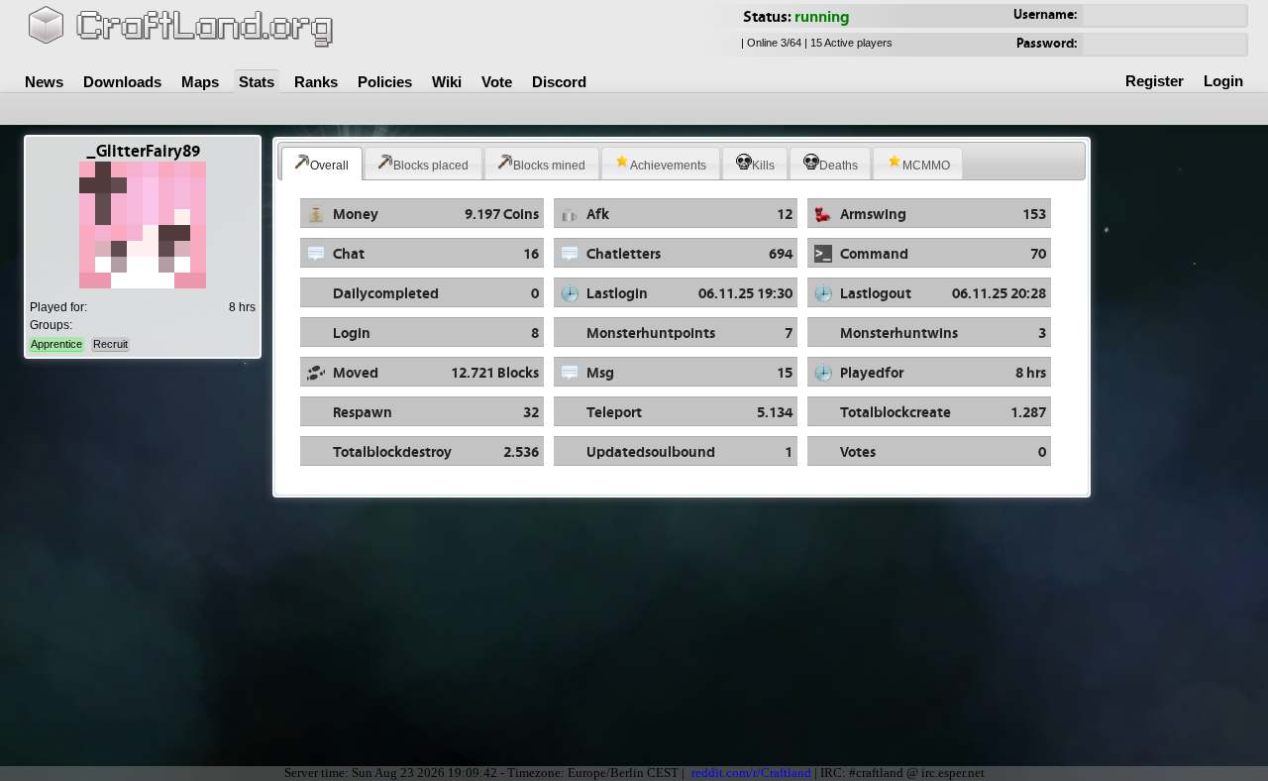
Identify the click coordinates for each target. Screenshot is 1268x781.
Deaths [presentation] (838, 165)
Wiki (447, 81)
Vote (496, 81)
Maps (200, 81)
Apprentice (56, 344)
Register (1154, 80)
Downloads (122, 81)
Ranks (316, 81)
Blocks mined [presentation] (549, 165)
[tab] (322, 163)
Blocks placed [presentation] (431, 165)
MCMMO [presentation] (926, 165)
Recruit (110, 344)
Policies (385, 81)
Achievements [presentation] (668, 165)
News (44, 81)
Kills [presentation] (763, 165)
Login (1223, 80)
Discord (559, 81)
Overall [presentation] (329, 165)
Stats (256, 81)
